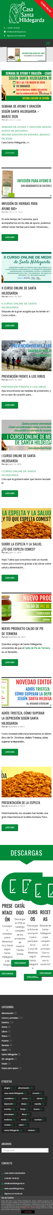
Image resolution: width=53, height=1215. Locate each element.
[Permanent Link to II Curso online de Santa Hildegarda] (26, 281)
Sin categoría (7, 1059)
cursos (26, 1098)
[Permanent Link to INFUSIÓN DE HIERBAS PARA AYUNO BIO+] (26, 197)
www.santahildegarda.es (14, 1188)
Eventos (5, 1022)
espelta (39, 1104)
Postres (5, 1040)
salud (23, 1125)
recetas (8, 1125)
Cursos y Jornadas (10, 1017)
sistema (32, 1130)
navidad (39, 1119)
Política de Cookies (28, 1208)
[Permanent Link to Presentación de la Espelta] (26, 796)
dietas (25, 1104)
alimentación (25, 1088)
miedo (25, 1119)
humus (38, 1109)
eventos (9, 1109)
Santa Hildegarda (9, 1054)
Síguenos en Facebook (16, 35)
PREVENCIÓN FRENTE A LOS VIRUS (23, 376)
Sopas (4, 1063)
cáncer (41, 1098)
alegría (8, 1088)
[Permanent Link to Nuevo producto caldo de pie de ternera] (26, 622)
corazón (37, 1093)
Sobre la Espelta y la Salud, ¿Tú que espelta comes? (22, 546)
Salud (4, 1049)
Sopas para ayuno (10, 1068)
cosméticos (10, 1098)
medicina (9, 1119)
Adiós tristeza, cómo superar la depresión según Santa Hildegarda (23, 718)
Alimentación (7, 1013)
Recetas (5, 1045)
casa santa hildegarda (15, 1093)
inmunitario (10, 1114)
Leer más (10, 152)
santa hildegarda (13, 1130)
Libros (4, 1031)
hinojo (24, 1109)
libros (25, 1114)
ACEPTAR (28, 1212)
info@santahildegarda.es (14, 1183)
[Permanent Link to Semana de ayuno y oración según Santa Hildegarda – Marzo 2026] (26, 100)
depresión (9, 1104)
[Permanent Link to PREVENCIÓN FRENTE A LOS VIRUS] (26, 370)
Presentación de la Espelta (21, 802)
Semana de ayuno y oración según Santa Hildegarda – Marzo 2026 (21, 111)
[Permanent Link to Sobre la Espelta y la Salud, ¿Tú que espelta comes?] (26, 537)
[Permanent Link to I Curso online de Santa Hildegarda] (26, 449)
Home (4, 1027)
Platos (4, 1036)
